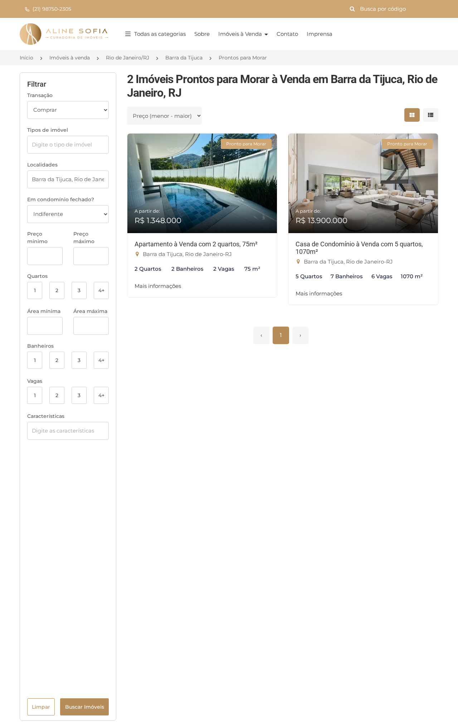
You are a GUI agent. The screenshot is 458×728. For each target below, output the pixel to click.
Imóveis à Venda (240, 33)
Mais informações (158, 286)
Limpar (41, 707)
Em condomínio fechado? (60, 199)
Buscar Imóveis (84, 707)
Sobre (202, 33)
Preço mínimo (37, 238)
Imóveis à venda (69, 57)
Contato (287, 33)
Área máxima (90, 311)
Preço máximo (83, 238)
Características (45, 416)
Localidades (42, 164)
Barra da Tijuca (184, 57)
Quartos (37, 276)
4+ (101, 290)
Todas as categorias (160, 33)
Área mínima (43, 311)
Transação (40, 95)
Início (26, 57)
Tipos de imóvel (47, 130)
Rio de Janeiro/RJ (127, 57)
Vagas (34, 381)
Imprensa (319, 33)
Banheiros (40, 346)
